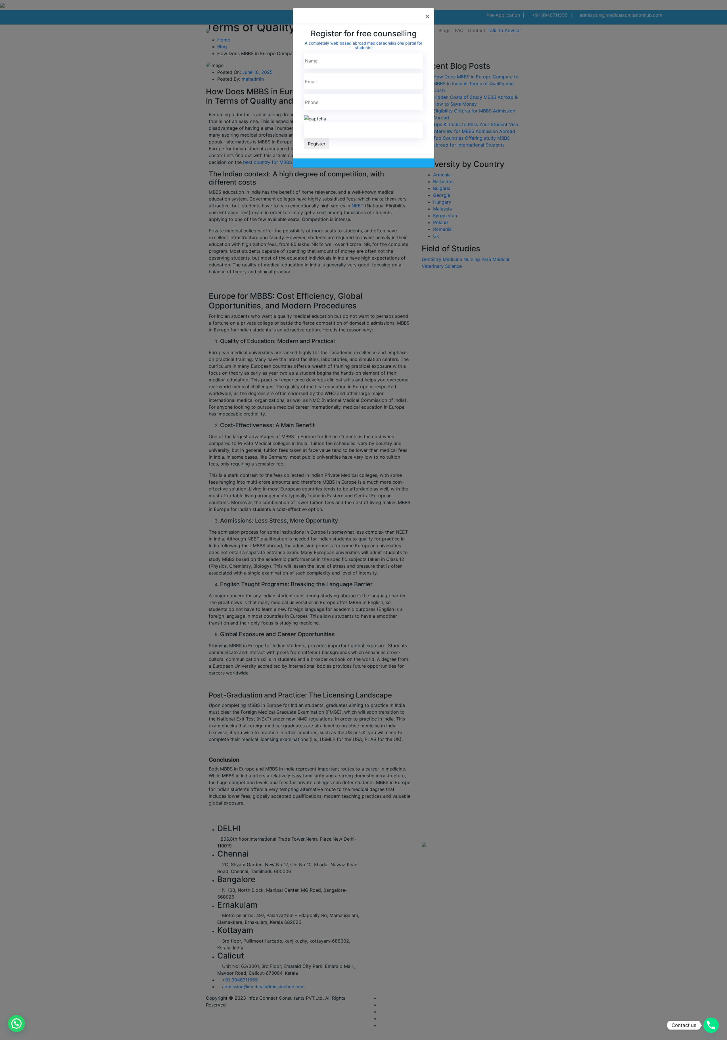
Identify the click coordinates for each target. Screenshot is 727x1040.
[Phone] (711, 1025)
